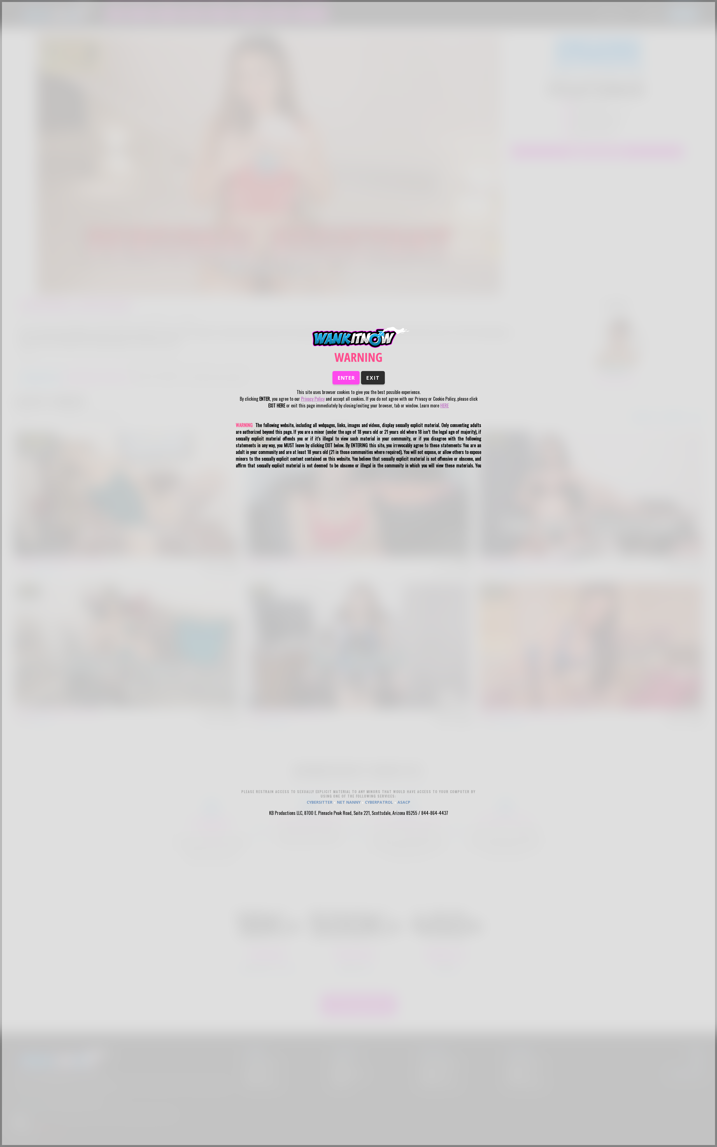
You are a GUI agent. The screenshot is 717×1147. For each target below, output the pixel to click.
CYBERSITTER (319, 802)
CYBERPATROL (379, 802)
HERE (444, 405)
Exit (373, 377)
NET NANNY (348, 802)
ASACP (403, 802)
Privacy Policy (313, 398)
